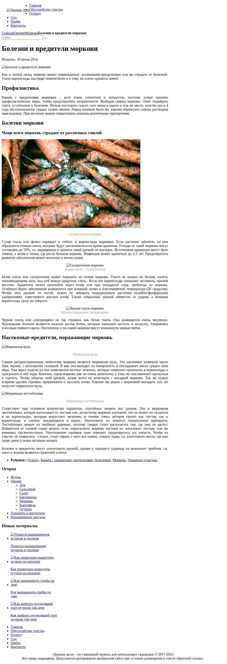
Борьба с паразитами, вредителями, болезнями (76, 460)
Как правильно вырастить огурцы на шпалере (30, 571)
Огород (33, 460)
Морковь (31, 33)
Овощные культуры (142, 460)
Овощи (19, 33)
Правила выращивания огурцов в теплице (28, 548)
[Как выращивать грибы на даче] (34, 584)
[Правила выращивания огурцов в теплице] (34, 538)
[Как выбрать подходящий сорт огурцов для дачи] (34, 608)
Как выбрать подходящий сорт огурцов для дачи (34, 617)
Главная (8, 33)
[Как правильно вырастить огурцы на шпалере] (34, 561)
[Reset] (45, 38)
